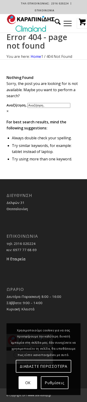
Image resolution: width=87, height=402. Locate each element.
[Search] (56, 23)
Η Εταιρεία (15, 259)
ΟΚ (28, 382)
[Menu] (68, 23)
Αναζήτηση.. (16, 105)
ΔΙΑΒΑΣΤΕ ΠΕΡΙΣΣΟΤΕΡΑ (43, 366)
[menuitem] (44, 3)
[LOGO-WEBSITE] (36, 23)
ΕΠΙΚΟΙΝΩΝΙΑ (44, 10)
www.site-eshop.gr (39, 395)
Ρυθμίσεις (54, 382)
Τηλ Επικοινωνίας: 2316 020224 (45, 3)
